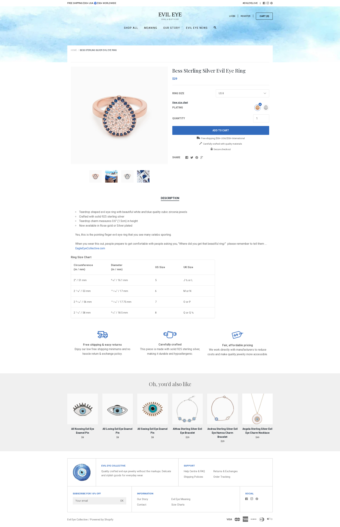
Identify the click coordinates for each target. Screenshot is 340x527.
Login (232, 16)
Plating (177, 107)
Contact (141, 504)
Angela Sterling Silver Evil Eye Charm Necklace (257, 430)
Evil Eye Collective (77, 519)
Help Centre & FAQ (194, 471)
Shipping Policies (193, 476)
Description (170, 198)
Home (74, 50)
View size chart (180, 102)
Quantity (178, 118)
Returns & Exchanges (225, 471)
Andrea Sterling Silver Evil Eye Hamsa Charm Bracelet (222, 432)
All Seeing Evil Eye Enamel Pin (152, 430)
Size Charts (178, 504)
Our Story (171, 27)
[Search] (215, 29)
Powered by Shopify (101, 519)
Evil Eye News (197, 27)
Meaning (150, 27)
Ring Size (178, 93)
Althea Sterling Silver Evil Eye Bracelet (187, 430)
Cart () (264, 16)
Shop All (131, 27)
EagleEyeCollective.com (90, 248)
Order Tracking (221, 476)
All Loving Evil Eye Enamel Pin (117, 430)
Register (245, 16)
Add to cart (220, 130)
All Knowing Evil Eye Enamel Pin (82, 430)
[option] (119, 115)
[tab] (170, 198)
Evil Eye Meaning (180, 499)
